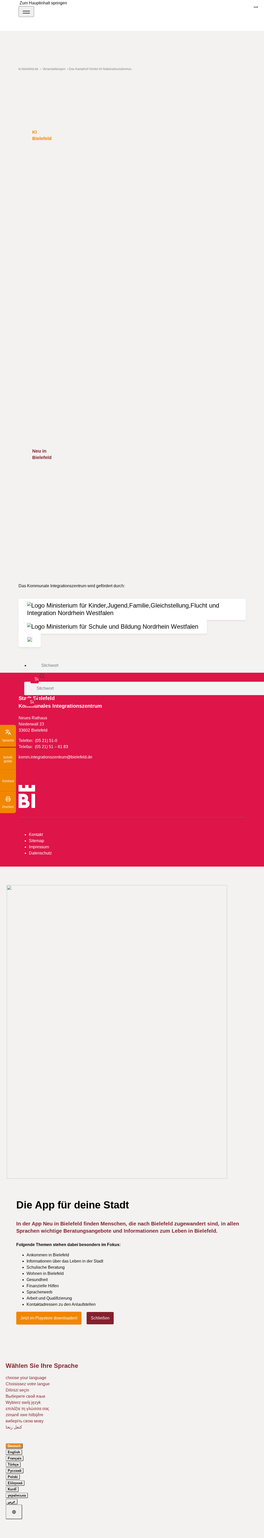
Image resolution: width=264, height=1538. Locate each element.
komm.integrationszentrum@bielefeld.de (55, 757)
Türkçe (13, 1464)
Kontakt (36, 834)
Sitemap (36, 841)
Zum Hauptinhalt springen (43, 3)
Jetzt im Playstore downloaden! (48, 1318)
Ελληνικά (15, 1483)
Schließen (100, 1318)
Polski (13, 1477)
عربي (11, 1502)
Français (14, 1458)
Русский (14, 1471)
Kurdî (12, 1489)
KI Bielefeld (42, 135)
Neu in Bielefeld (42, 454)
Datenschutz (40, 853)
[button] (8, 736)
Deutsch (14, 1446)
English (14, 1452)
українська (17, 1495)
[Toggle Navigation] (26, 11)
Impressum (39, 847)
